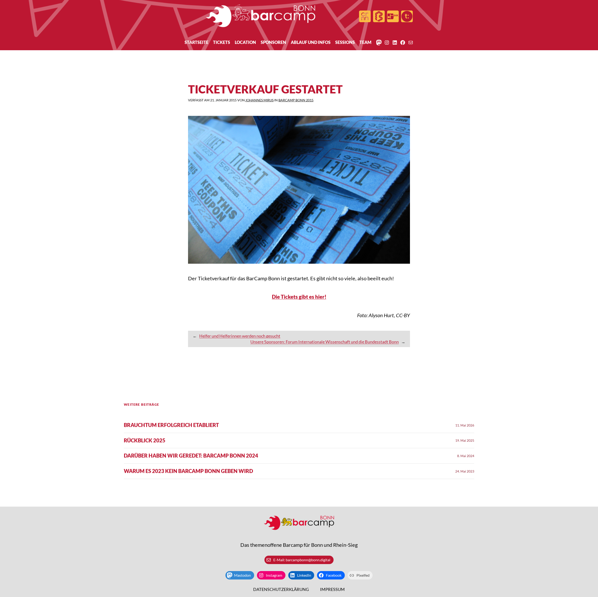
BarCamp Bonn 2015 (295, 100)
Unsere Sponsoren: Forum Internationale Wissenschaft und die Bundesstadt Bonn (324, 341)
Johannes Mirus (259, 100)
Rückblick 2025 (144, 441)
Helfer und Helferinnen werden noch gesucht (239, 335)
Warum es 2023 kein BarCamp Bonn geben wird (188, 471)
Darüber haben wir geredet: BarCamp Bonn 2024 (191, 456)
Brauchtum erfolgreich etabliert (171, 425)
